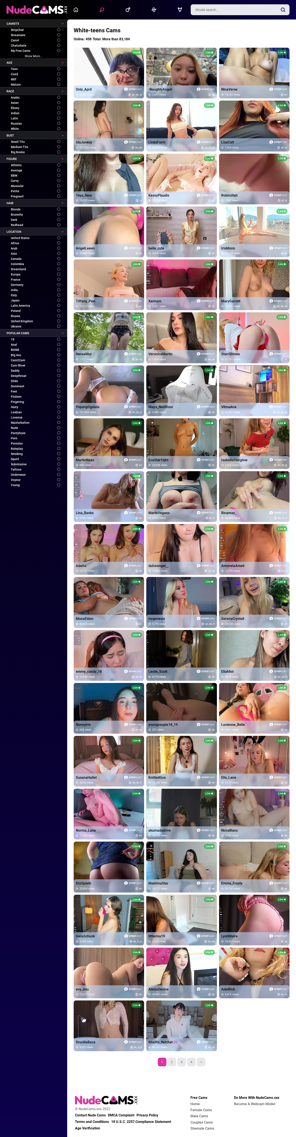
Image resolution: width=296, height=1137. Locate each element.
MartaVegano (159, 513)
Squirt (15, 459)
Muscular (17, 186)
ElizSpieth (83, 883)
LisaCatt (227, 142)
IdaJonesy (84, 142)
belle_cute (156, 248)
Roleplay (17, 448)
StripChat (17, 30)
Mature (16, 84)
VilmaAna (228, 407)
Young (15, 485)
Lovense (17, 417)
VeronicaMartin (160, 354)
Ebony (15, 108)
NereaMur (84, 354)
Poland (16, 311)
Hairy (14, 407)
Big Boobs (18, 152)
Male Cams (199, 1116)
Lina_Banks (85, 513)
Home (77, 9)
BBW (14, 175)
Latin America (20, 305)
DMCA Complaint (121, 1115)
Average (16, 170)
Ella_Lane (228, 778)
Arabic (15, 97)
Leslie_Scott (157, 672)
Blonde (16, 209)
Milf (13, 79)
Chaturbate (18, 45)
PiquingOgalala (87, 407)
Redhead (17, 225)
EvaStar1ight (160, 460)
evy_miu (82, 989)
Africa (15, 243)
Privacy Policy (147, 1115)
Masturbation (20, 422)
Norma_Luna (86, 830)
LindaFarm (156, 142)
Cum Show (18, 365)
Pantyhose (18, 433)
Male (129, 9)
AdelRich (228, 989)
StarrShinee (230, 354)
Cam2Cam (18, 360)
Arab (14, 248)
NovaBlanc (229, 830)
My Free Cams (20, 50)
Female (103, 9)
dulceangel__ (158, 566)
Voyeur (16, 480)
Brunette (17, 214)
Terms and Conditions (92, 1122)
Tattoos (16, 469)
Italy (14, 295)
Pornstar (17, 443)
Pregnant (17, 196)
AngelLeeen (85, 248)
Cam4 (15, 40)
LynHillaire (229, 936)
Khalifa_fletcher (163, 1042)
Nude (14, 428)
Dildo (14, 381)
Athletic (16, 165)
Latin (14, 118)
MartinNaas (85, 460)
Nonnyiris (83, 725)
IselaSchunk (85, 936)
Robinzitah (229, 195)
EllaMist (227, 672)
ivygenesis (156, 619)
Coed (14, 74)
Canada (16, 259)
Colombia (17, 264)
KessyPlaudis (158, 195)
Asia (14, 253)
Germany (17, 285)
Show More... (33, 56)
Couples (155, 9)
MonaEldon (84, 619)
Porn (14, 438)
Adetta (81, 566)
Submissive (19, 464)
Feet (14, 391)
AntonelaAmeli (232, 566)
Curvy (15, 180)
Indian (15, 113)
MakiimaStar (158, 883)
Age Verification (87, 1128)
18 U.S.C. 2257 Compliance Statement (141, 1122)
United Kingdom (22, 321)
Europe (16, 274)
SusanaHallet (86, 778)
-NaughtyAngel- (160, 89)
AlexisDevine (158, 989)
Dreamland (18, 269)
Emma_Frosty (231, 883)
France (15, 279)
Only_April (84, 89)
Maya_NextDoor (160, 407)
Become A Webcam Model (254, 1104)
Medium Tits (19, 147)
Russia (15, 316)
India (14, 290)
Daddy (15, 370)
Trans (181, 9)
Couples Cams (201, 1122)
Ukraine (16, 326)
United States (20, 238)
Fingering (17, 402)
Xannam (154, 301)
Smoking (17, 454)
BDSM (15, 350)
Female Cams (201, 1110)
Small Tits (18, 141)
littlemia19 (156, 936)
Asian (15, 102)
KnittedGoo (157, 778)
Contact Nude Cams (90, 1115)
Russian (16, 123)
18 (12, 339)
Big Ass (16, 355)
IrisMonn (228, 248)
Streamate (18, 35)
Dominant (17, 386)
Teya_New (84, 195)
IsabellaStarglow (234, 460)
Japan (15, 300)
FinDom (16, 396)
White (15, 128)
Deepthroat (18, 376)
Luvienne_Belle (233, 725)
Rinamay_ (228, 513)
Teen (14, 69)
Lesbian (16, 412)
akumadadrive (159, 830)
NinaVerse (229, 89)
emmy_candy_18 (89, 672)
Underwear (18, 474)
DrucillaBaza (85, 1042)
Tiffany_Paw (85, 301)
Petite (15, 191)
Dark (14, 220)
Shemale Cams (202, 1128)
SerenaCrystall (232, 619)
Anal (14, 344)
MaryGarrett (230, 301)
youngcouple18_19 (163, 725)
